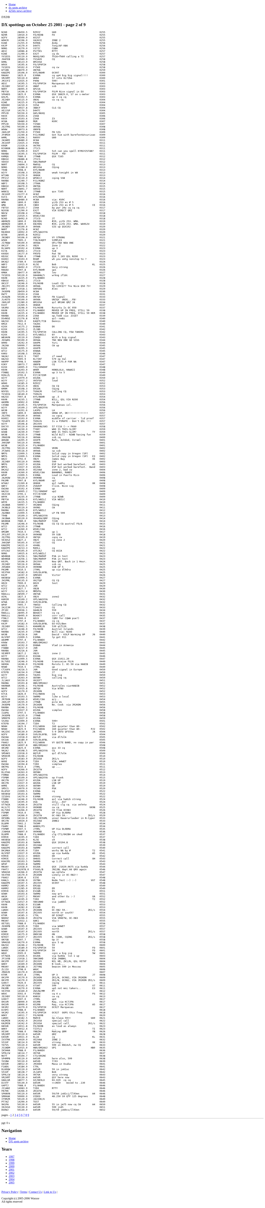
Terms (23, 1191)
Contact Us (35, 1191)
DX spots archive (18, 1141)
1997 (11, 1156)
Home (12, 4)
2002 (11, 1172)
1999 (11, 1163)
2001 (11, 1169)
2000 (11, 1166)
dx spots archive (18, 7)
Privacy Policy (9, 1191)
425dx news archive (20, 10)
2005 (11, 1182)
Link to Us (50, 1191)
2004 (11, 1179)
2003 (11, 1176)
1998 (11, 1159)
